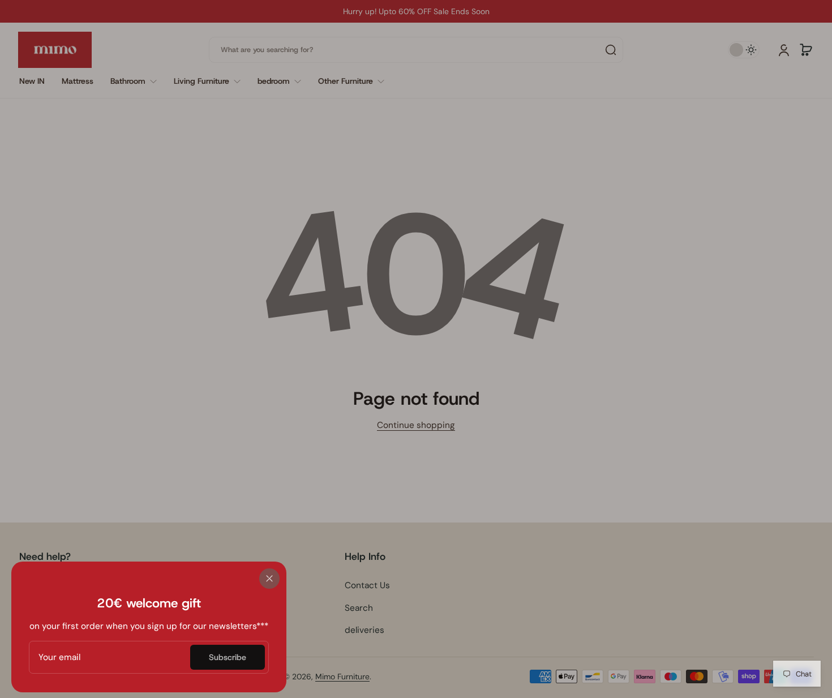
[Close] (269, 578)
